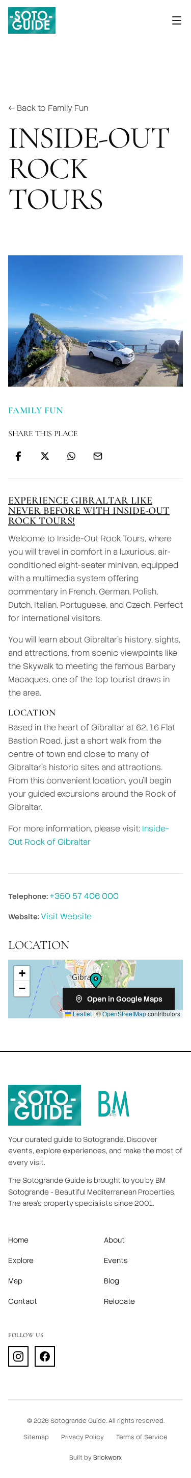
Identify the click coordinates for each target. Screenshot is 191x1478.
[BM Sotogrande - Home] (113, 1105)
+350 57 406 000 (84, 896)
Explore (21, 1260)
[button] (96, 980)
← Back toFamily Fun (48, 108)
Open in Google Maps (124, 999)
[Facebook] (45, 1356)
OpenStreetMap (124, 1013)
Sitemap (36, 1437)
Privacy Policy (82, 1437)
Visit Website (66, 916)
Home (18, 1240)
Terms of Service (142, 1437)
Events (116, 1260)
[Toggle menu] (177, 20)
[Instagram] (18, 1356)
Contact (22, 1301)
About (114, 1240)
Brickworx (107, 1457)
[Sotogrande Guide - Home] (32, 20)
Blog (111, 1280)
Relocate (119, 1301)
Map (15, 1280)
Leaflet (81, 1013)
